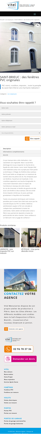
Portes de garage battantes (13, 423)
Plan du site (25, 434)
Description (7, 149)
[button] (38, 25)
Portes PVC (8, 410)
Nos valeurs (8, 372)
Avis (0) (5, 155)
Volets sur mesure (10, 403)
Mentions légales (20, 431)
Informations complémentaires (13, 152)
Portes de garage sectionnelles (15, 421)
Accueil (2, 20)
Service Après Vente (11, 382)
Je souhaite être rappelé (28, 138)
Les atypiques (12, 94)
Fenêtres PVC (8, 390)
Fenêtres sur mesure (11, 392)
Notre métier (8, 374)
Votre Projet (8, 377)
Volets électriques (10, 400)
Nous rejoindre (9, 379)
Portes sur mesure (10, 413)
